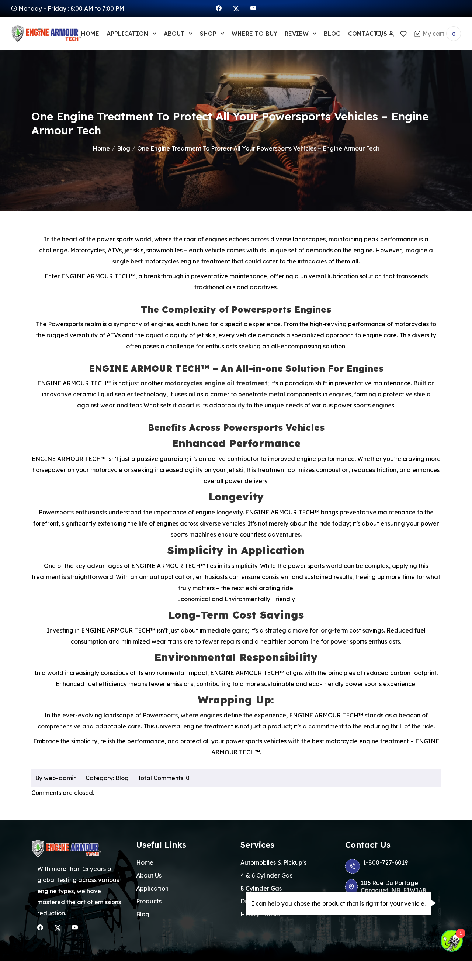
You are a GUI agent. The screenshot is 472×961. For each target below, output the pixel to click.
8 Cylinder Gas (261, 888)
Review (297, 33)
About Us (149, 875)
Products (149, 901)
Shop (208, 33)
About (174, 33)
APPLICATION (128, 33)
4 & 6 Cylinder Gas (266, 875)
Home (90, 33)
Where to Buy (254, 33)
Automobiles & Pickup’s (273, 862)
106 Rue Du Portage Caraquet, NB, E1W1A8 (393, 886)
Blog (332, 33)
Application (152, 888)
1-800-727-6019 (385, 862)
